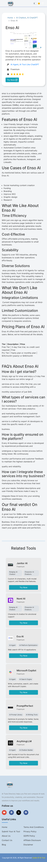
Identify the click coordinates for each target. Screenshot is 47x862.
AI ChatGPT (32, 17)
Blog (4, 844)
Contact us (7, 840)
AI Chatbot (21, 17)
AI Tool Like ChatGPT (29, 64)
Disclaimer (28, 844)
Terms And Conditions (34, 827)
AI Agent (14, 64)
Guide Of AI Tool (38, 858)
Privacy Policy (30, 831)
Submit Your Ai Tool (11, 831)
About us (6, 836)
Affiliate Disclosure (32, 840)
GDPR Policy (29, 836)
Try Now (11, 80)
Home (10, 17)
